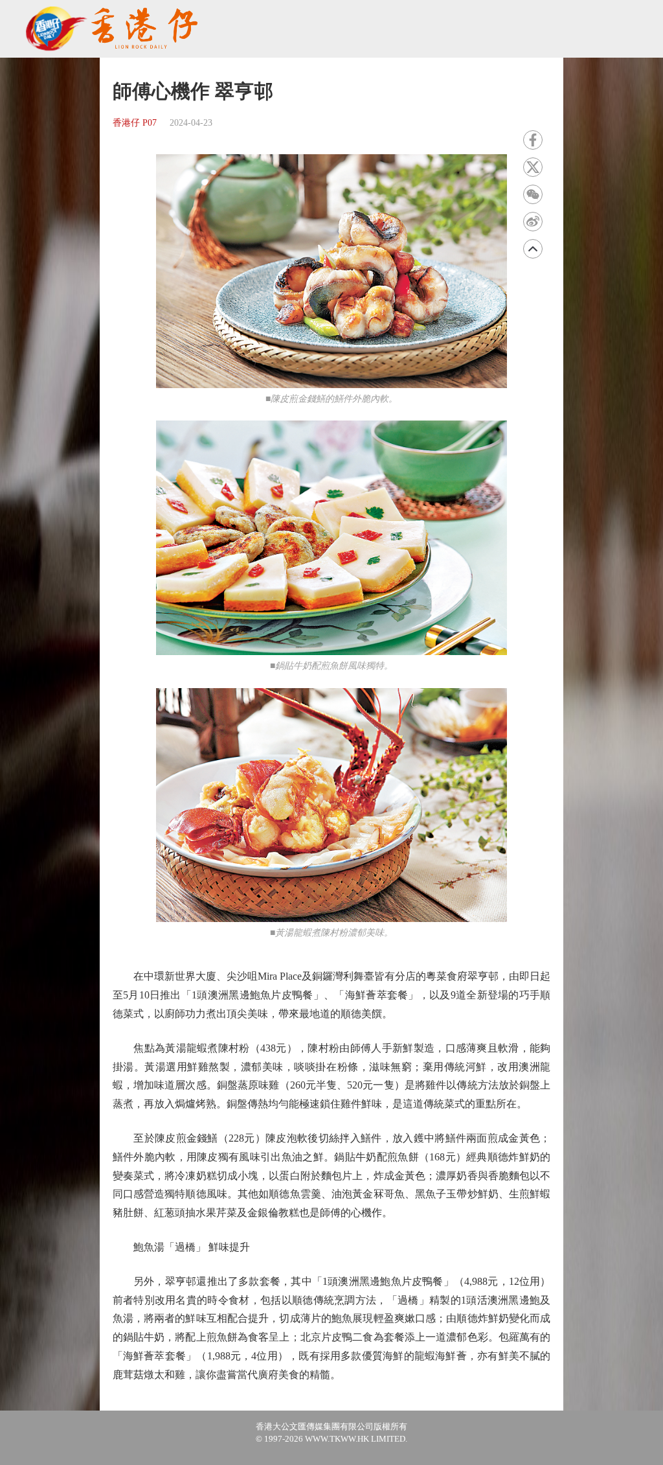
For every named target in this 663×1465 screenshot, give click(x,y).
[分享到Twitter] (533, 167)
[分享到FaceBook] (533, 140)
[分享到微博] (533, 221)
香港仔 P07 (135, 123)
